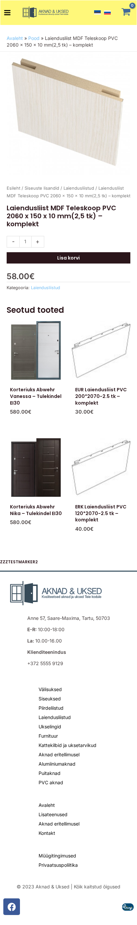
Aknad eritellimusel (59, 754)
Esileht (13, 188)
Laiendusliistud (79, 188)
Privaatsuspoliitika (58, 865)
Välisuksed (50, 689)
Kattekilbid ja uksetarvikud (67, 745)
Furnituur (48, 736)
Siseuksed (50, 698)
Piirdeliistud (51, 708)
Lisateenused (53, 814)
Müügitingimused (57, 855)
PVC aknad (51, 782)
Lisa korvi (68, 258)
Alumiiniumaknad (57, 764)
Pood (34, 38)
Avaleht (15, 38)
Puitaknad (50, 773)
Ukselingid (50, 726)
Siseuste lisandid (42, 188)
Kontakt (47, 833)
